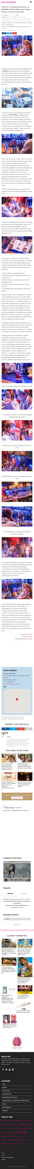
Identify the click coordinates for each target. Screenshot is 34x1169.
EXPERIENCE (6, 1107)
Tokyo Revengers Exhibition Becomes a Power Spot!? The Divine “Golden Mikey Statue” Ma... (9, 970)
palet (21, 1128)
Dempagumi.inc (17, 1120)
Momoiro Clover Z (14, 1140)
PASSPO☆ (4, 1136)
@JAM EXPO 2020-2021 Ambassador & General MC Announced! (10, 1026)
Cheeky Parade (17, 1136)
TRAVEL (5, 1111)
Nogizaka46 (14, 1132)
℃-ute (13, 1124)
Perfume (27, 1143)
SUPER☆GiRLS (15, 1128)
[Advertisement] (17, 61)
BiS (9, 1147)
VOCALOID (5, 1091)
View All (26, 858)
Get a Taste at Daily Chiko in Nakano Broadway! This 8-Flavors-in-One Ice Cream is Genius (8, 766)
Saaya (30, 637)
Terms (3, 1153)
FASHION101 (6, 1094)
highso (9, 736)
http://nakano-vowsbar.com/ (13, 684)
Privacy (3, 1155)
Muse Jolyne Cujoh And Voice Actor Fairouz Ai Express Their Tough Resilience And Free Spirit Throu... (24, 951)
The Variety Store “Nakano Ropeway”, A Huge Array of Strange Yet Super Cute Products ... (25, 766)
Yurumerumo (8, 1128)
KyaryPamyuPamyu (5, 1132)
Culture (5, 15)
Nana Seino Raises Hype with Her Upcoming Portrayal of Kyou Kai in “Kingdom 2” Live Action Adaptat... (9, 951)
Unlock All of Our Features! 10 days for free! (17, 795)
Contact (3, 1159)
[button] (17, 699)
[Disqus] (17, 825)
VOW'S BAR (19, 718)
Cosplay (23, 1144)
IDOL (3, 1084)
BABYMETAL (26, 1120)
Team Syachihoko (28, 1140)
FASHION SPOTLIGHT (9, 1097)
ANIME (4, 1087)
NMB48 (15, 1144)
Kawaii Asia (9, 1144)
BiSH (19, 1143)
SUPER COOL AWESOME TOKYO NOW (15, 1101)
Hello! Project (27, 1128)
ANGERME (17, 1124)
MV (22, 1124)
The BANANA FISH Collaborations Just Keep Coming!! (23, 997)
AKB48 (22, 1132)
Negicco (23, 1140)
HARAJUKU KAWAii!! (6, 1124)
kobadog (29, 634)
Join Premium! (17, 798)
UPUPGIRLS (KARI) (6, 1120)
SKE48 (3, 1144)
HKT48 (10, 1136)
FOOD (4, 1104)
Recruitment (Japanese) (7, 1157)
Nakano (5, 718)
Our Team (4, 1066)
